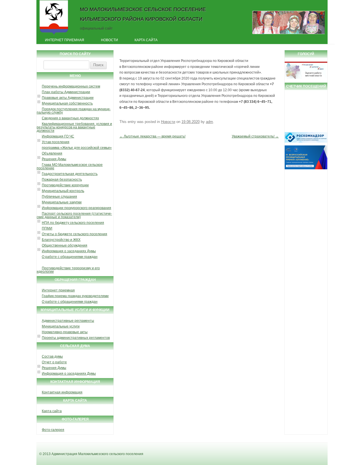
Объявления (52, 153)
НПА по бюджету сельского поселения (73, 223)
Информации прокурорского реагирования (76, 208)
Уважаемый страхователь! (255, 136)
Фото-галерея (53, 430)
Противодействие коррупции (65, 185)
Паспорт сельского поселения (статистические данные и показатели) (74, 215)
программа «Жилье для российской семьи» (77, 148)
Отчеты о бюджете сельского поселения (74, 234)
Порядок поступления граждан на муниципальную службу (74, 110)
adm (209, 122)
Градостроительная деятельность (70, 174)
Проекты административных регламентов (76, 338)
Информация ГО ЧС (58, 136)
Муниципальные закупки (62, 202)
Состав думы (52, 356)
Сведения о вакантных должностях (70, 118)
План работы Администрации (66, 92)
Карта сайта (146, 40)
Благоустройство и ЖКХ (61, 240)
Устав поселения (55, 142)
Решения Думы (54, 159)
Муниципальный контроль (63, 191)
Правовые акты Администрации (68, 98)
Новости (109, 40)
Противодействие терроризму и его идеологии (68, 270)
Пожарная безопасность (62, 180)
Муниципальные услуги (61, 326)
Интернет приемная (64, 40)
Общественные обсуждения (64, 245)
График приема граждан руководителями (75, 296)
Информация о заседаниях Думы (69, 251)
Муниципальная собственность (67, 103)
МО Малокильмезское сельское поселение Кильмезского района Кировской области (143, 14)
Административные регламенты (68, 321)
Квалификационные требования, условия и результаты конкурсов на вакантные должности (74, 127)
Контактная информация (62, 392)
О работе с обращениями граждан (70, 257)
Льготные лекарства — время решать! (152, 136)
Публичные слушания (59, 197)
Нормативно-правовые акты (65, 332)
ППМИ (47, 228)
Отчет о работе (54, 362)
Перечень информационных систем (71, 86)
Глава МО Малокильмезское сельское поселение (70, 166)
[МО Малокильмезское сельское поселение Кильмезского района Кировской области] (54, 35)
